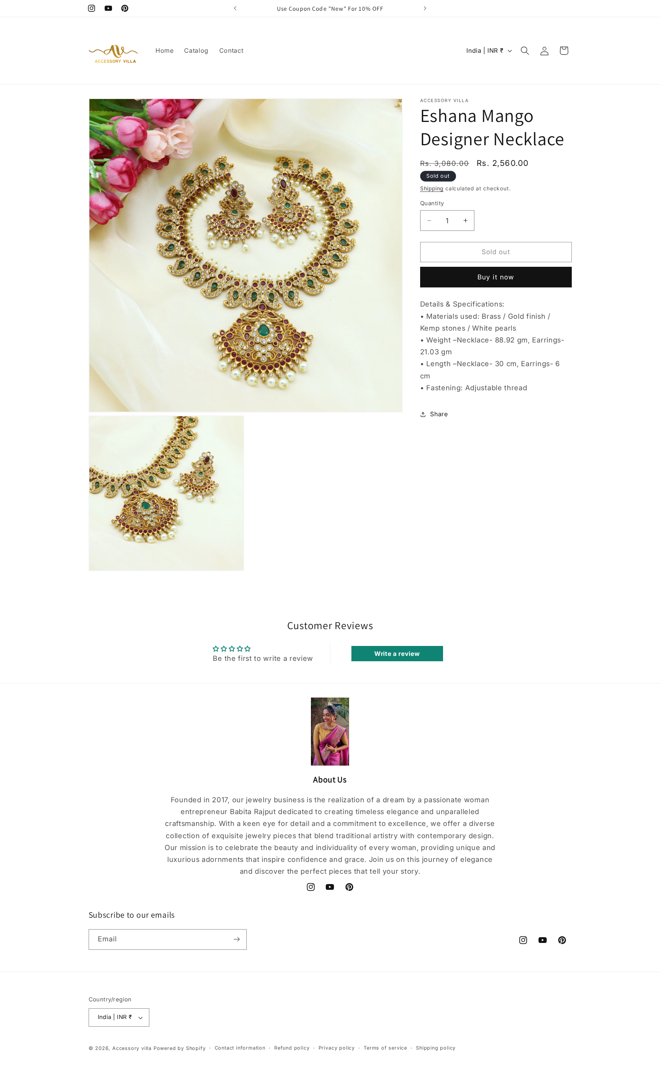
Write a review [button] (397, 653)
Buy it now (495, 277)
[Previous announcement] (235, 8)
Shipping (431, 188)
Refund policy (291, 1048)
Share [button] (439, 414)
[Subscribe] (236, 939)
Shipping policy (436, 1048)
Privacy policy (337, 1048)
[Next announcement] (424, 8)
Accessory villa (133, 1048)
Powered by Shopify (180, 1048)
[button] (525, 50)
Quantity (432, 203)
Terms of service (385, 1048)
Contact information (240, 1048)
